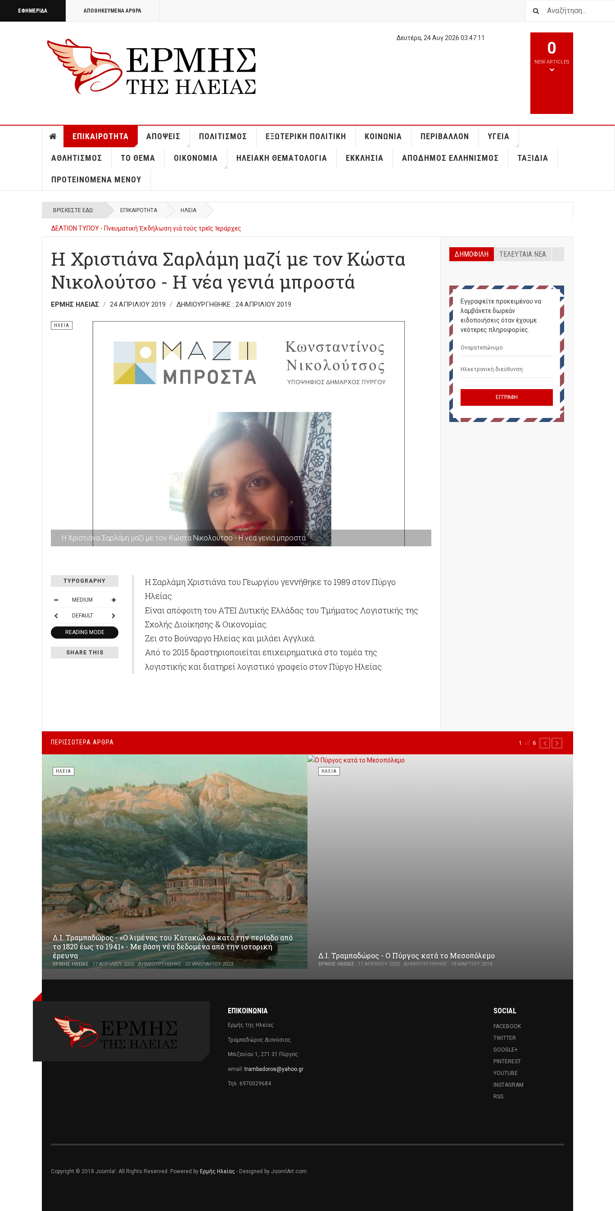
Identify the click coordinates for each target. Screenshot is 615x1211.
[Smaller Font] (56, 600)
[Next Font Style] (113, 616)
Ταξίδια (532, 158)
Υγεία (499, 136)
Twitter (504, 1038)
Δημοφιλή (471, 254)
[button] (544, 743)
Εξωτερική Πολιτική (306, 136)
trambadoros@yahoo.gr (273, 1069)
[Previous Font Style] (56, 616)
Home (53, 136)
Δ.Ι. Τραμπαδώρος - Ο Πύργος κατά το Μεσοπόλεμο (406, 955)
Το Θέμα (138, 158)
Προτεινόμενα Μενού (96, 179)
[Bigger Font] (113, 600)
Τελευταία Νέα (522, 254)
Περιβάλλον (445, 136)
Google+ (505, 1050)
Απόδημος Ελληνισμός (450, 158)
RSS (498, 1096)
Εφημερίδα (32, 11)
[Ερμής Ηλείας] (152, 65)
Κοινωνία (383, 136)
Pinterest (507, 1061)
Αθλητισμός (76, 158)
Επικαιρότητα (100, 136)
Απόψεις (163, 136)
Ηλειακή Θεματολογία (281, 158)
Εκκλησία (365, 158)
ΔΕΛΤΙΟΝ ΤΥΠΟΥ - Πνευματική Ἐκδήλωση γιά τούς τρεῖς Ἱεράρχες (146, 228)
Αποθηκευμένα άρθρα (112, 11)
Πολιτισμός (223, 136)
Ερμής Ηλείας (217, 1171)
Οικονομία (196, 158)
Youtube (505, 1073)
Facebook (507, 1026)
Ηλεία (188, 210)
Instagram (508, 1085)
